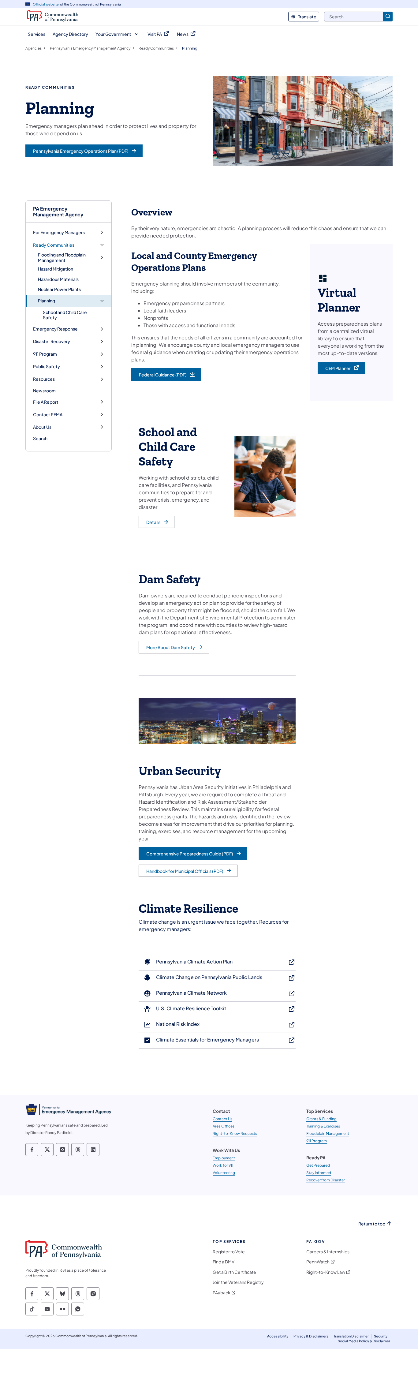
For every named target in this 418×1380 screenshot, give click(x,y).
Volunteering (224, 1172)
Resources (44, 379)
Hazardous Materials (58, 279)
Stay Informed (318, 1172)
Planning (46, 300)
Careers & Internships (327, 1251)
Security (380, 1336)
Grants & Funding (321, 1118)
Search (40, 438)
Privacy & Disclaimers (310, 1336)
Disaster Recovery (51, 341)
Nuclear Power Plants (59, 289)
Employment (224, 1158)
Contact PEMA (47, 414)
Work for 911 (223, 1165)
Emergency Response (55, 328)
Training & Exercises (323, 1126)
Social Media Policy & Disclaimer (364, 1341)
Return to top (371, 1223)
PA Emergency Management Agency (58, 211)
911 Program (45, 354)
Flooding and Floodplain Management (62, 257)
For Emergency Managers (59, 232)
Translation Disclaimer (351, 1336)
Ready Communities (53, 245)
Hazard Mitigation (55, 268)
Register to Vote (229, 1251)
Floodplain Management (327, 1133)
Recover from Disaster (325, 1180)
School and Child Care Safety (65, 314)
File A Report (45, 402)
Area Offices (223, 1126)
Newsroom (44, 390)
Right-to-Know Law (325, 1272)
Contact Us (222, 1118)
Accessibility (277, 1336)
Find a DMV (223, 1261)
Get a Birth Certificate (234, 1272)
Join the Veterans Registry (238, 1282)
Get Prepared (318, 1165)
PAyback (221, 1292)
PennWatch (318, 1261)
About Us (42, 427)
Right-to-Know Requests (235, 1133)
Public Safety (46, 366)
